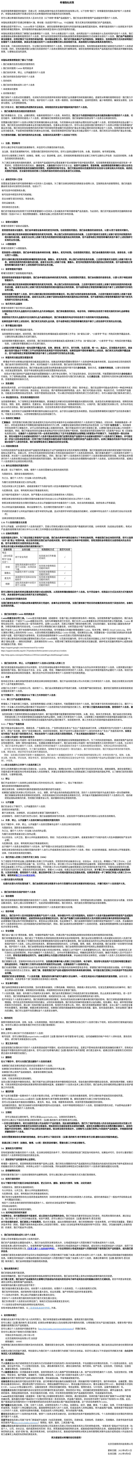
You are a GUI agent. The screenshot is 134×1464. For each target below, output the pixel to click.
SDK (25, 875)
